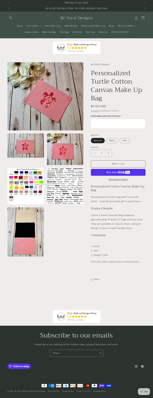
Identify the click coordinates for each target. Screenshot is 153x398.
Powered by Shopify (37, 391)
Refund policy (53, 391)
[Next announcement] (144, 3)
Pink (125, 140)
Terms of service (83, 391)
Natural (98, 140)
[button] (10, 18)
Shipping (95, 111)
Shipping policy (99, 391)
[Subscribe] (100, 353)
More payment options (118, 179)
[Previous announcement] (8, 3)
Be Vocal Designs (22, 391)
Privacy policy (68, 391)
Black (112, 140)
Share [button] (97, 279)
